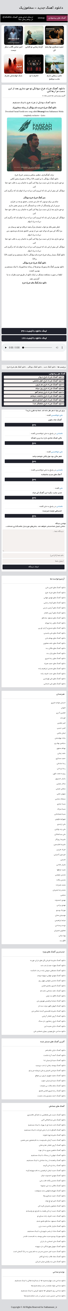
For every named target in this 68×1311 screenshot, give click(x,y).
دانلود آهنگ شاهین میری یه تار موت (51, 1150)
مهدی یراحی (61, 905)
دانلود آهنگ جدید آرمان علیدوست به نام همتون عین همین (43, 1140)
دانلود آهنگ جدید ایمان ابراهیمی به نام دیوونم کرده (45, 1171)
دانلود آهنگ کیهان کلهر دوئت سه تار (51, 1006)
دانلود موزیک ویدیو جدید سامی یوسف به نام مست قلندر (44, 1236)
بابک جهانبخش (60, 738)
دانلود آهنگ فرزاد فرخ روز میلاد (49, 388)
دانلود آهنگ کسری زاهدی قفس (53, 986)
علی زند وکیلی (60, 829)
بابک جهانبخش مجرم (13, 76)
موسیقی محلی (60, 915)
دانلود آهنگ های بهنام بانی (55, 638)
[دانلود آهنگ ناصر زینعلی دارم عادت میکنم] (54, 64)
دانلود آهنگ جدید (50, 367)
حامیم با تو (34, 76)
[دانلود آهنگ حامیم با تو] (34, 64)
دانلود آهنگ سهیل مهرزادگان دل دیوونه (50, 1247)
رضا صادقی (61, 764)
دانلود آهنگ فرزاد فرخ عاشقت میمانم (47, 396)
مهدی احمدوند (60, 900)
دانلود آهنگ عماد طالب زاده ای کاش (52, 1257)
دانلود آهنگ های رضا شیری (55, 659)
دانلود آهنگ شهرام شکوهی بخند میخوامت (50, 1191)
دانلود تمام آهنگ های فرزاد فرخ (34, 283)
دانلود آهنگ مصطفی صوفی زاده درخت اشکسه (48, 971)
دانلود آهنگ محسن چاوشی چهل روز (51, 981)
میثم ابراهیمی (60, 921)
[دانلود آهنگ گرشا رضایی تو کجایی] (34, 35)
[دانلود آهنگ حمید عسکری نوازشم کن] (54, 35)
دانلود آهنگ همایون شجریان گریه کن (51, 1206)
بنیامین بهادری (59, 743)
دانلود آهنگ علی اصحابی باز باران (52, 1241)
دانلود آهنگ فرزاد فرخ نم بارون (50, 385)
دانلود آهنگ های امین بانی (55, 588)
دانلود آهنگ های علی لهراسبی (54, 679)
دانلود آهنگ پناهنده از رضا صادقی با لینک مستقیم (46, 1161)
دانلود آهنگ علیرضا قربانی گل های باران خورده (47, 961)
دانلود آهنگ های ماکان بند (55, 648)
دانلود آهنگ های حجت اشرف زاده (53, 674)
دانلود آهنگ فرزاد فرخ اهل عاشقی (48, 381)
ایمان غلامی (61, 733)
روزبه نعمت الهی (59, 774)
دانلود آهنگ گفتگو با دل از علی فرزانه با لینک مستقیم (44, 1130)
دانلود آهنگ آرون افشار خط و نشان (52, 1145)
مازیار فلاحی (60, 865)
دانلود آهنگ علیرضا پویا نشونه (54, 1135)
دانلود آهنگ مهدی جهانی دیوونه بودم (51, 976)
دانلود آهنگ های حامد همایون (54, 643)
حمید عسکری (60, 759)
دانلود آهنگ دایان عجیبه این (54, 1026)
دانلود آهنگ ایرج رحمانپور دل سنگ (51, 1021)
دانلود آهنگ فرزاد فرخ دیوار (51, 377)
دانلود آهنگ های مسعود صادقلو (53, 618)
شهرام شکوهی (60, 819)
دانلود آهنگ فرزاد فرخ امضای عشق (48, 400)
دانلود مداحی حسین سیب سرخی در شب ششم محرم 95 (44, 1296)
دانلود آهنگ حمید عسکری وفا (54, 1196)
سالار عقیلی (60, 784)
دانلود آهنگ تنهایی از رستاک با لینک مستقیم (48, 1155)
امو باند (62, 718)
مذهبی (62, 895)
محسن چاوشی (60, 875)
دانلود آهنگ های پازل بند (55, 653)
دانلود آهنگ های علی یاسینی (54, 633)
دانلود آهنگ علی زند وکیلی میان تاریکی (50, 1262)
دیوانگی (62, 217)
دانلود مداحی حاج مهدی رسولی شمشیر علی (49, 1031)
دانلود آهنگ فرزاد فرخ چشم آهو (49, 392)
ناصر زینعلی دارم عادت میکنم (54, 77)
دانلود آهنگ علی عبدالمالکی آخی (53, 1120)
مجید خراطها (61, 870)
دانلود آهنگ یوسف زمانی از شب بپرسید (50, 1066)
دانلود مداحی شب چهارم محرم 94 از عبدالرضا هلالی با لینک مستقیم (40, 1281)
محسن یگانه (60, 880)
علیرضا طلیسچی (59, 845)
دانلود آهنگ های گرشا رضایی (54, 603)
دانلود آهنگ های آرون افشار (54, 613)
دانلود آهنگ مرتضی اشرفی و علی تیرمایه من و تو (47, 1071)
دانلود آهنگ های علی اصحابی (54, 684)
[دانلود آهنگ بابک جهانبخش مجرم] (13, 64)
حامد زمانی (61, 753)
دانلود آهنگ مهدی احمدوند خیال (53, 1176)
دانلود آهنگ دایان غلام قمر (55, 1050)
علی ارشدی (61, 824)
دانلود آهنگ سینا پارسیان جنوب (53, 1081)
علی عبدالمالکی (59, 834)
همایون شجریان (59, 931)
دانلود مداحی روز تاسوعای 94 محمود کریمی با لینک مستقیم (43, 1291)
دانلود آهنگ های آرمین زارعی (54, 608)
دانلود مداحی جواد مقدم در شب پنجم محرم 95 (48, 1286)
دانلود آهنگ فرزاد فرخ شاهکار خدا (48, 404)
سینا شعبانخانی (59, 814)
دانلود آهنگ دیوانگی (35, 367)
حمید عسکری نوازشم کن (54, 49)
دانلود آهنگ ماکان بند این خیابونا (53, 1186)
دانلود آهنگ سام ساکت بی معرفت (52, 1086)
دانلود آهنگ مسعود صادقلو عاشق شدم (51, 1221)
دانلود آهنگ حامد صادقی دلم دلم (52, 991)
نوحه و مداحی (60, 926)
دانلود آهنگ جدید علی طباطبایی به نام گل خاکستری (46, 1115)
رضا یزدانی (61, 769)
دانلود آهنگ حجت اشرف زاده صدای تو (51, 1216)
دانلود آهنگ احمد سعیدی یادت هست (51, 1096)
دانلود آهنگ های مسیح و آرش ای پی (51, 628)
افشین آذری (60, 713)
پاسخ (34, 425)
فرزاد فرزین (60, 850)
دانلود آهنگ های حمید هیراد (54, 664)
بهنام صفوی (61, 748)
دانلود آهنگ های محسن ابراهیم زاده (51, 669)
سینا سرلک (61, 809)
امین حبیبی (61, 728)
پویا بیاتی (62, 936)
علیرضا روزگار (60, 840)
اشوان (63, 708)
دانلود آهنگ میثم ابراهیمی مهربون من (51, 1001)
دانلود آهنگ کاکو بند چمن (55, 996)
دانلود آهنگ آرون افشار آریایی (53, 1016)
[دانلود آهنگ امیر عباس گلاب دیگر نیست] (13, 35)
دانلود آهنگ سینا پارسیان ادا (54, 1061)
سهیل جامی (61, 794)
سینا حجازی (61, 804)
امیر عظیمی (61, 723)
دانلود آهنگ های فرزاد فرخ (16, 367)
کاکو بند (62, 941)
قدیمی (62, 860)
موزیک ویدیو (60, 910)
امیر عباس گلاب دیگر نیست (13, 49)
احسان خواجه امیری (58, 703)
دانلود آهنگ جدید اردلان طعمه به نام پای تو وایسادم (45, 1211)
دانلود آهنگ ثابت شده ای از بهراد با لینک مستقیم (46, 1125)
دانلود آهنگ (50, 103)
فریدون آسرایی (59, 855)
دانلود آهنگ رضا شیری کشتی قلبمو (52, 1091)
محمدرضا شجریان (59, 890)
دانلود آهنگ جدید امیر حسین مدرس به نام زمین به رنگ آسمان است (39, 1252)
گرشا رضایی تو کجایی (34, 47)
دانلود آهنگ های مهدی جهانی (54, 598)
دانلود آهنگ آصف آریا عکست (54, 1055)
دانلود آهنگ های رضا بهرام (55, 623)
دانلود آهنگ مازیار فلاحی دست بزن (52, 1226)
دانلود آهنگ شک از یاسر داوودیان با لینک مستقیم (46, 1231)
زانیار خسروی (60, 779)
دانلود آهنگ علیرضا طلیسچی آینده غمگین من (48, 1011)
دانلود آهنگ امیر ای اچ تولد (55, 1201)
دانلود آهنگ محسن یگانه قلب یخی (52, 1181)
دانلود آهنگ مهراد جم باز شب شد (52, 966)
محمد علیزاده (60, 885)
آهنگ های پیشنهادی (57, 18)
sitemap (41, 18)
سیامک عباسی (60, 799)
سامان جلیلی (60, 789)
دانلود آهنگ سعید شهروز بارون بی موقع (50, 1076)
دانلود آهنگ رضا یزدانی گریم (54, 1166)
